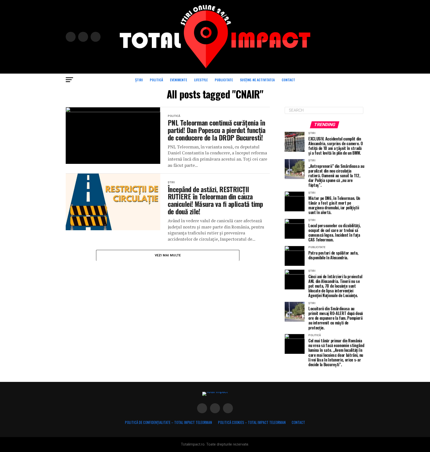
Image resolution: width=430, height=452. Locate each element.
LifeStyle (201, 79)
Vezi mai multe (168, 255)
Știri (139, 79)
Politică (156, 79)
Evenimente (178, 79)
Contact (288, 79)
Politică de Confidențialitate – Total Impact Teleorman (168, 422)
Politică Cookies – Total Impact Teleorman (252, 422)
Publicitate (224, 79)
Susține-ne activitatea (257, 79)
